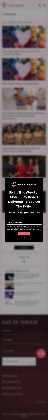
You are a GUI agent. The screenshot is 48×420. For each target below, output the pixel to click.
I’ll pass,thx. (24, 237)
